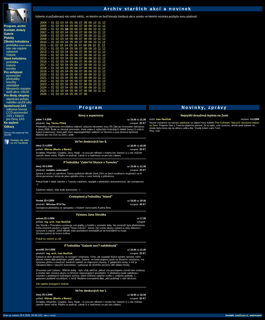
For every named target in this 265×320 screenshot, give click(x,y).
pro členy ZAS (15, 119)
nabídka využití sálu (19, 102)
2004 (43, 22)
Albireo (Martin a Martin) (57, 149)
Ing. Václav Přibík (56, 123)
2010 (43, 42)
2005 (43, 25)
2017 (43, 64)
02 (57, 22)
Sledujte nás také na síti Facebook (19, 141)
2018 (43, 68)
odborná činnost (16, 109)
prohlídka (18, 45)
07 (80, 22)
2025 (43, 90)
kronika (11, 68)
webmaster (256, 315)
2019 (43, 71)
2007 (43, 32)
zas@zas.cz (241, 315)
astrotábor (12, 85)
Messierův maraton (18, 88)
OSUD (25, 91)
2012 (43, 48)
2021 (43, 77)
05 (71, 22)
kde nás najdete (16, 48)
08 (85, 22)
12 (103, 22)
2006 (43, 29)
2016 (43, 61)
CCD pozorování (17, 112)
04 (66, 22)
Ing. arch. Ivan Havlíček (57, 221)
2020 (43, 74)
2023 (43, 84)
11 (99, 22)
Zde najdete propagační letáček (52, 284)
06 (76, 22)
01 (52, 22)
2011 (43, 45)
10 (94, 22)
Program (10, 26)
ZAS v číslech (15, 115)
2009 (43, 38)
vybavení (12, 51)
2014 (43, 55)
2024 (43, 87)
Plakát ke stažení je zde (48, 238)
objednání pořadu (17, 99)
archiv (21, 26)
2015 (43, 58)
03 (62, 22)
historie (11, 54)
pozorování (13, 75)
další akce (12, 91)
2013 (43, 51)
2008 (43, 35)
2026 (43, 94)
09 (90, 22)
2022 (43, 81)
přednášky (13, 78)
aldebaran (185, 122)
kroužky (11, 82)
